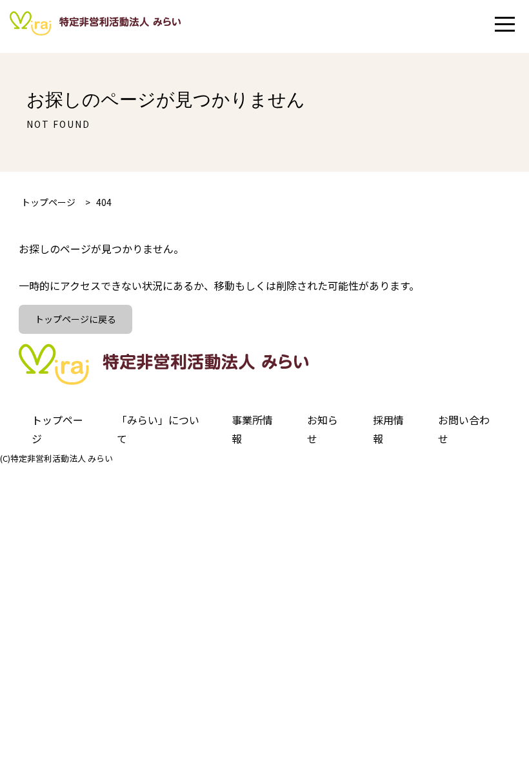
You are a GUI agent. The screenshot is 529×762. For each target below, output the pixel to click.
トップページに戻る (75, 319)
